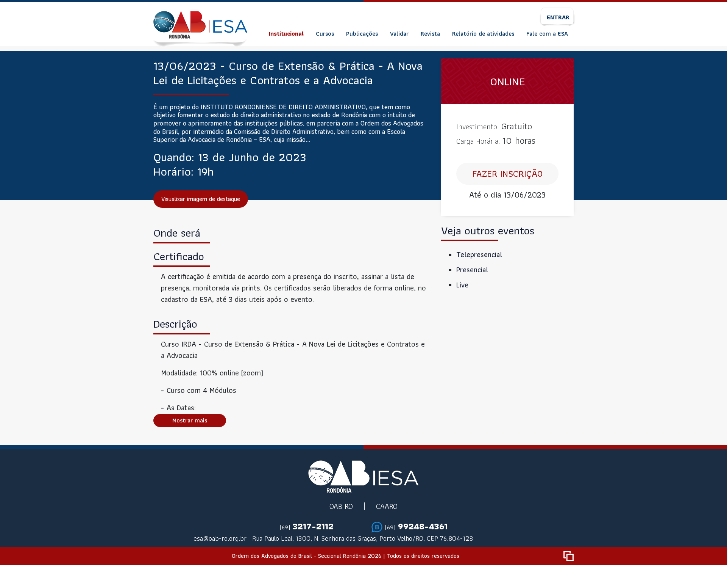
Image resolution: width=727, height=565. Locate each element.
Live (462, 285)
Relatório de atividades (483, 33)
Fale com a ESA (547, 33)
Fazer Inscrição (507, 173)
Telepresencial (479, 254)
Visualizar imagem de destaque (200, 199)
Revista (430, 33)
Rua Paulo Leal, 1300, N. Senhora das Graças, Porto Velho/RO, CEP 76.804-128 (362, 538)
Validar (399, 33)
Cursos (325, 33)
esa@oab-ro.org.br (219, 538)
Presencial (472, 270)
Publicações (362, 33)
